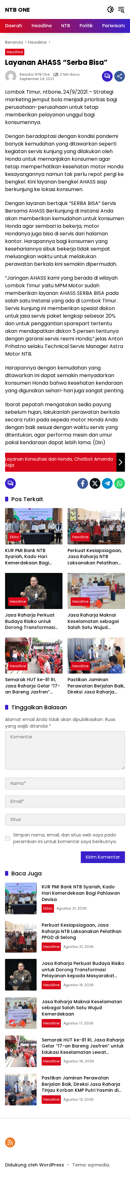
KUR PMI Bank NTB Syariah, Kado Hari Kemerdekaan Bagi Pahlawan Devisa (27, 557)
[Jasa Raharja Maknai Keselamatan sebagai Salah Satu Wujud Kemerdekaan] (96, 591)
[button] (110, 9)
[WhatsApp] (119, 483)
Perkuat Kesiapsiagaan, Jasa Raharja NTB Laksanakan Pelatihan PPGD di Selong (95, 557)
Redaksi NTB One (35, 74)
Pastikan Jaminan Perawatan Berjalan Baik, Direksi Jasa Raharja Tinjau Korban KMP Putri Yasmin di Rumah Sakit (96, 686)
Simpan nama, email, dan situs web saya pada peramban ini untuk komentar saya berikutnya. (65, 838)
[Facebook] (82, 483)
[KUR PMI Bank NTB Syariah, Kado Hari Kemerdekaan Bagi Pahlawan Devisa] (33, 526)
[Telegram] (107, 483)
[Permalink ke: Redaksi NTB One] (12, 76)
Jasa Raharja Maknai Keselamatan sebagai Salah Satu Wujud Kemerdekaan (93, 621)
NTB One (17, 10)
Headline (15, 51)
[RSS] (10, 1142)
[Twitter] (95, 483)
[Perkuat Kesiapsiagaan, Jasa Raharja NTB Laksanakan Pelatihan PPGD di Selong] (96, 526)
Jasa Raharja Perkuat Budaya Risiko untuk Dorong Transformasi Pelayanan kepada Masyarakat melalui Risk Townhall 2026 (33, 621)
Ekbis (14, 536)
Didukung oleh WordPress (34, 1165)
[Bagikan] (119, 76)
